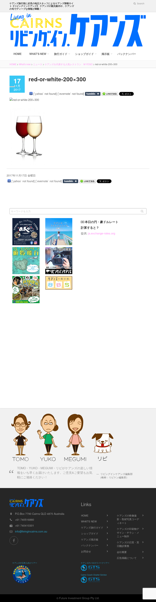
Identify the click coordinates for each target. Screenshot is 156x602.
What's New (37, 54)
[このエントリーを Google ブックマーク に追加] (31, 93)
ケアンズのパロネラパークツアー (95, 563)
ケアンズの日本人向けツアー (24, 563)
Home (17, 54)
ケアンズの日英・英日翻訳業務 (128, 544)
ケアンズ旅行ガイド (92, 527)
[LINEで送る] (109, 94)
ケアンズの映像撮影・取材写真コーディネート (128, 519)
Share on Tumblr (92, 94)
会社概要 (122, 552)
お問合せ (86, 551)
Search (140, 3)
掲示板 (106, 54)
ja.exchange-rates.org (101, 233)
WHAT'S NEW (89, 521)
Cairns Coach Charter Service (94, 575)
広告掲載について (127, 558)
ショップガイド (84, 54)
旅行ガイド (60, 54)
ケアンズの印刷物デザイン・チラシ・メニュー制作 (128, 532)
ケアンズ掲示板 (89, 539)
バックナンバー (126, 54)
